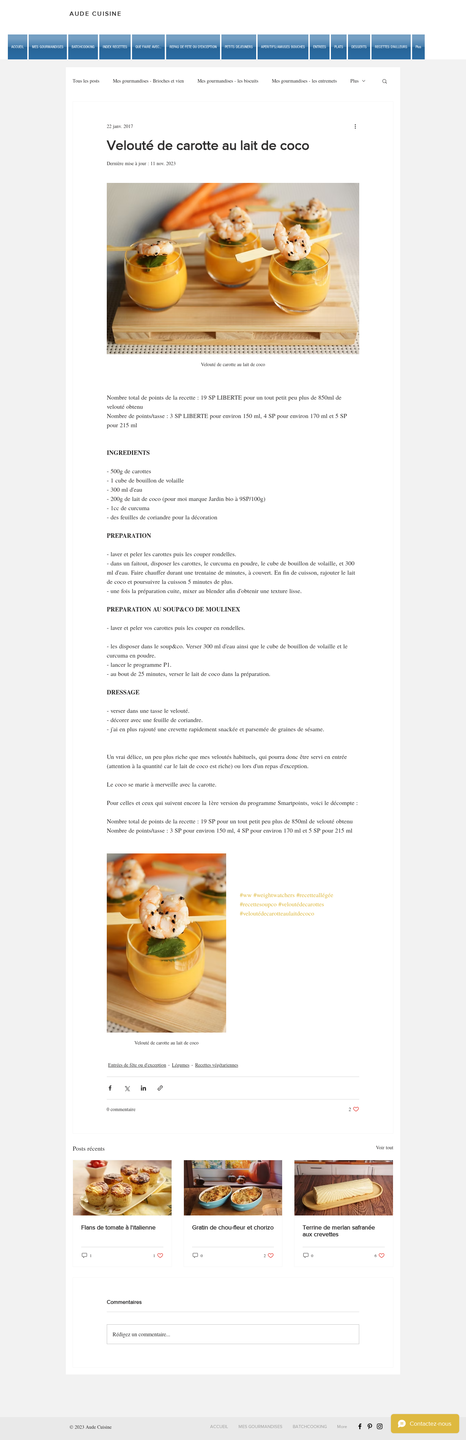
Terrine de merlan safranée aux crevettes (339, 1231)
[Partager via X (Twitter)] (126, 1088)
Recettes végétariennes (216, 1065)
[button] (148, 46)
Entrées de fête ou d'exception (137, 1065)
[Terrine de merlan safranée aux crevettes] (343, 1187)
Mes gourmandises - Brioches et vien (148, 80)
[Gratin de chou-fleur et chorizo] (233, 1187)
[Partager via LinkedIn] (143, 1088)
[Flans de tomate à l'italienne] (122, 1187)
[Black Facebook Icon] (360, 1426)
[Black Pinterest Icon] (370, 1426)
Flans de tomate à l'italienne (118, 1227)
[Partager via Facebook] (110, 1088)
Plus (354, 80)
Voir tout (384, 1147)
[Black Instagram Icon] (379, 1426)
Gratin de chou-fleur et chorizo (233, 1227)
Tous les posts (86, 80)
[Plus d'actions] (355, 126)
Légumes (180, 1065)
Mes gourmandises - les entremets (304, 80)
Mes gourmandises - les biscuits (228, 80)
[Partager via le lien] (160, 1088)
